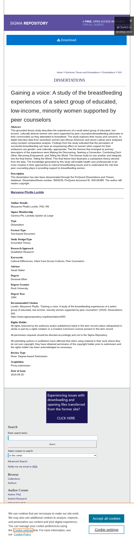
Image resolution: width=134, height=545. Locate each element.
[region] (67, 524)
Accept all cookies (106, 518)
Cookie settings (23, 530)
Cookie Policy (22, 534)
